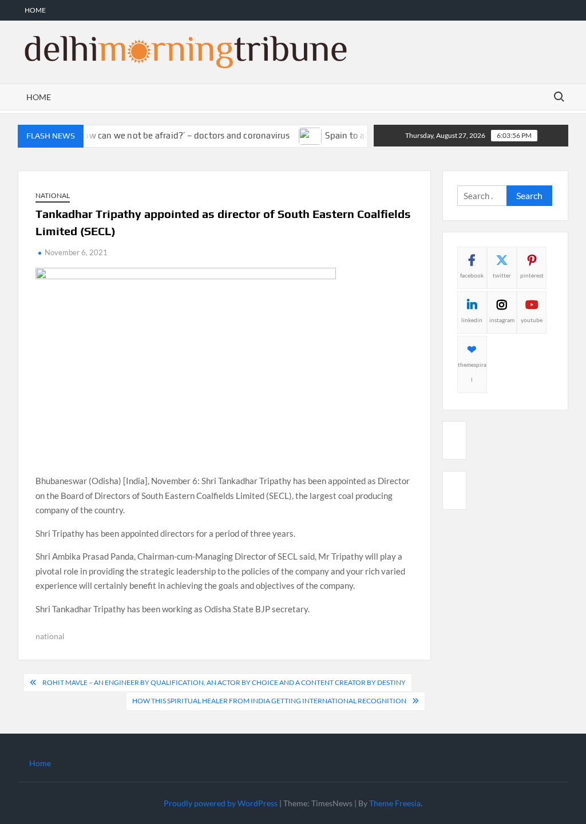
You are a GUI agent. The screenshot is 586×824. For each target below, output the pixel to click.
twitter (502, 275)
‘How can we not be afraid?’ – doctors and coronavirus (173, 135)
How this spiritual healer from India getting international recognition (269, 700)
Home (35, 10)
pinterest (532, 275)
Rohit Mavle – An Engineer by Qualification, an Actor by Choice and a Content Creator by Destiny (224, 682)
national (50, 636)
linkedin (471, 319)
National (52, 195)
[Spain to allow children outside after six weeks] (302, 135)
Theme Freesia (395, 803)
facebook (472, 275)
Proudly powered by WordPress (221, 803)
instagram (501, 319)
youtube (532, 319)
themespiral (472, 372)
